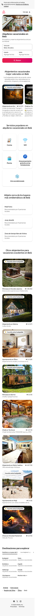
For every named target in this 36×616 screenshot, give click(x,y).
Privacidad (13, 606)
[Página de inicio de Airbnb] (3, 12)
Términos (21, 606)
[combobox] (17, 48)
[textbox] (10, 54)
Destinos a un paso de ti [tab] (9, 552)
